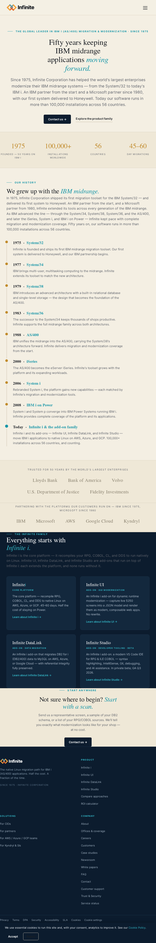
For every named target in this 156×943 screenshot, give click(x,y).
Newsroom (88, 859)
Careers (86, 838)
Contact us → (57, 119)
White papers (89, 867)
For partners (8, 831)
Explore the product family (94, 118)
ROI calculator (89, 803)
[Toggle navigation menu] (145, 7)
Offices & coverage (93, 831)
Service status (90, 903)
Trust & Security (91, 896)
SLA (65, 919)
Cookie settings (93, 919)
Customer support (92, 888)
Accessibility (52, 919)
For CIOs (5, 823)
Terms (15, 919)
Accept (13, 936)
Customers (88, 845)
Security (36, 919)
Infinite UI (87, 774)
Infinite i (86, 767)
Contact (86, 881)
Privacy (4, 919)
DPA (25, 919)
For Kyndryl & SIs (10, 845)
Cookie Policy (137, 927)
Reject (31, 936)
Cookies (76, 919)
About (85, 823)
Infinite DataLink (91, 782)
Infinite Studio (90, 789)
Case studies (89, 852)
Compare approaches (94, 796)
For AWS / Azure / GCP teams (18, 838)
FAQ (83, 874)
